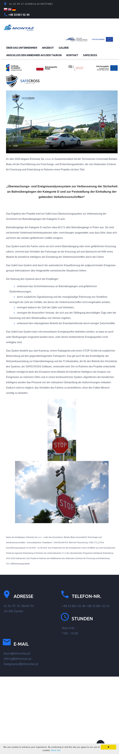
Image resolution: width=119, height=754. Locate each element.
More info (55, 750)
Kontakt (72, 55)
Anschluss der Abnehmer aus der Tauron (34, 55)
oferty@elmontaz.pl (17, 658)
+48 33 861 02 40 (18, 14)
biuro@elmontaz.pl (17, 653)
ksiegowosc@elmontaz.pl (21, 664)
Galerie (64, 47)
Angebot (48, 47)
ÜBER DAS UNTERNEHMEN (21, 47)
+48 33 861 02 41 (98, 606)
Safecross (90, 55)
